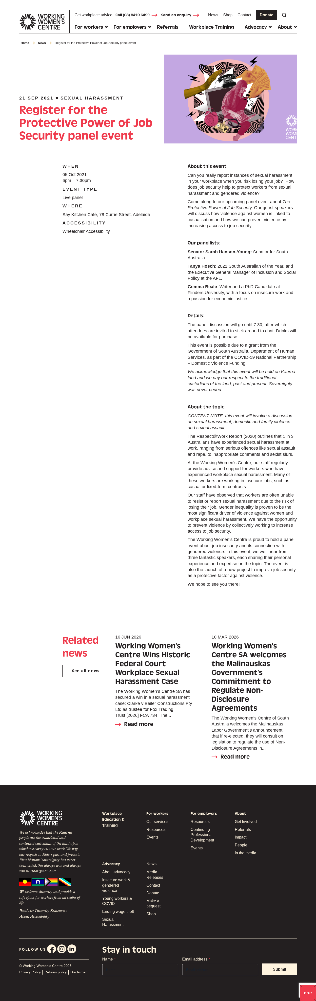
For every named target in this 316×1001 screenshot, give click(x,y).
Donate (266, 15)
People (241, 845)
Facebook (51, 948)
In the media (245, 853)
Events (152, 837)
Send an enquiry (176, 15)
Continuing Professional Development (202, 834)
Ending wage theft (118, 911)
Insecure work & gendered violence (116, 885)
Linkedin (71, 948)
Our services (157, 822)
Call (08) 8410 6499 (133, 15)
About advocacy (116, 872)
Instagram (61, 948)
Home (25, 43)
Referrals (167, 27)
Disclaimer (78, 972)
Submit (279, 969)
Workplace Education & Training (113, 819)
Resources (155, 829)
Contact (244, 15)
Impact (240, 837)
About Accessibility (34, 917)
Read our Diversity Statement (43, 911)
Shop (228, 15)
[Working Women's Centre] (44, 21)
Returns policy (55, 972)
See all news (85, 671)
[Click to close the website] (308, 993)
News (213, 15)
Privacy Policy (30, 972)
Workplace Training (211, 27)
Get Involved (246, 822)
